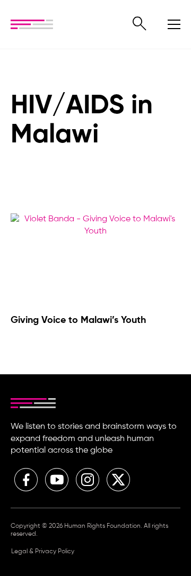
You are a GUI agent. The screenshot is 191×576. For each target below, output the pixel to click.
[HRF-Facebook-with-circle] (26, 479)
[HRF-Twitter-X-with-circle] (118, 479)
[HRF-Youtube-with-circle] (56, 479)
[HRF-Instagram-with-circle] (87, 479)
